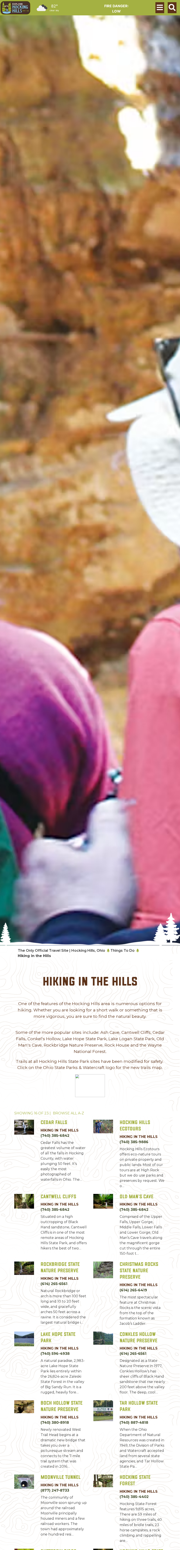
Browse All (68, 1113)
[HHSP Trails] (90, 1085)
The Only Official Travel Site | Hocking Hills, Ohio (61, 950)
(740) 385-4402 (134, 1497)
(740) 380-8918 (55, 1422)
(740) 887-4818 (134, 1422)
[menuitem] (15, 8)
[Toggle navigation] (159, 7)
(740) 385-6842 (55, 1136)
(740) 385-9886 (134, 1142)
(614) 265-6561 (54, 1284)
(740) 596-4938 (55, 1354)
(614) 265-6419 (133, 1290)
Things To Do (122, 950)
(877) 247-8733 (55, 1490)
